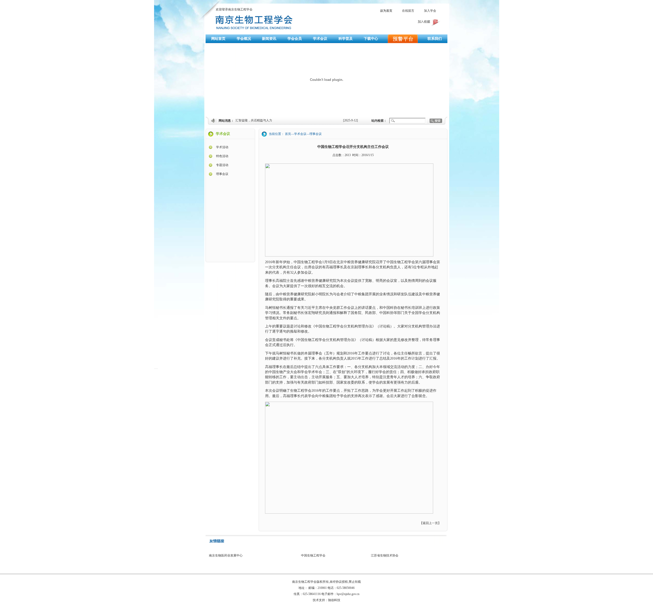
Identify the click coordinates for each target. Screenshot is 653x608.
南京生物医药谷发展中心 (226, 555)
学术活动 (222, 147)
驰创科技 (334, 600)
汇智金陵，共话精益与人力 (253, 120)
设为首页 (386, 10)
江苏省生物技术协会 (384, 555)
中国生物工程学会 (313, 555)
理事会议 (222, 174)
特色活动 (222, 156)
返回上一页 (430, 523)
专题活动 (222, 165)
